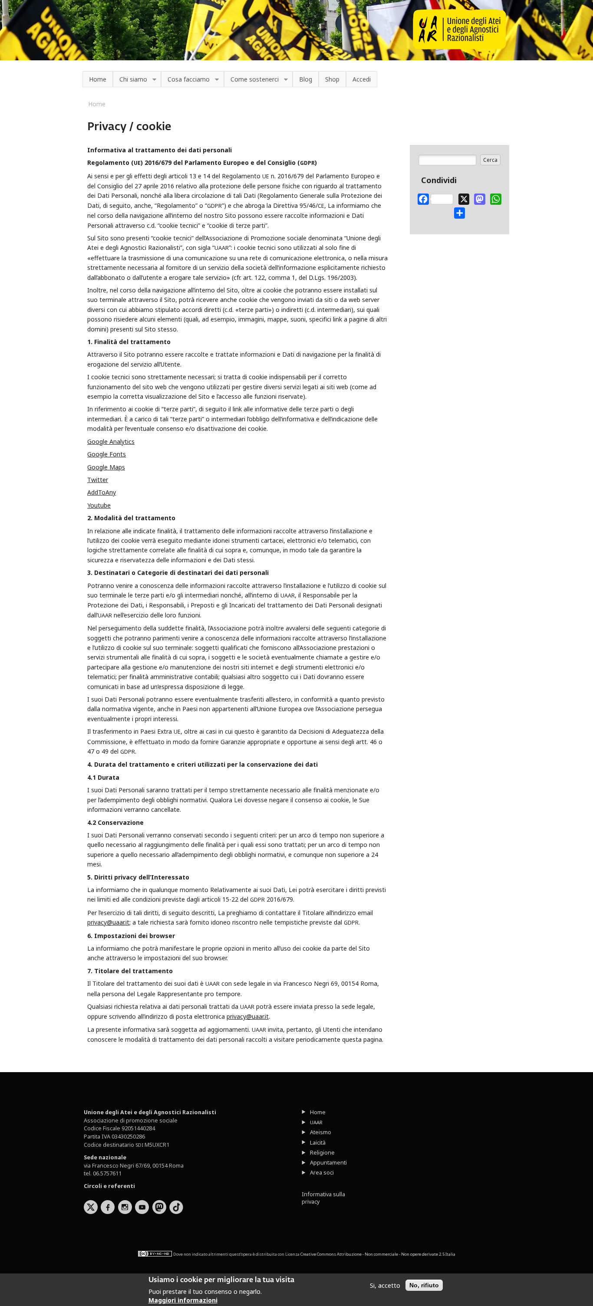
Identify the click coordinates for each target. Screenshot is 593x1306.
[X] (464, 197)
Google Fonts (106, 454)
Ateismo (320, 1132)
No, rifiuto (424, 1285)
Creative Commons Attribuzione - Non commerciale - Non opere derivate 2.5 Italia (377, 1254)
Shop (332, 79)
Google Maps (106, 467)
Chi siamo (130, 79)
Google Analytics (111, 441)
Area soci (322, 1172)
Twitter (97, 480)
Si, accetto (385, 1285)
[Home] (459, 47)
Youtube (99, 505)
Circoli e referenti (109, 1186)
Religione (322, 1152)
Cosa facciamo (185, 79)
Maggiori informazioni (182, 1300)
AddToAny (101, 492)
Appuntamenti (328, 1162)
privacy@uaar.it (108, 922)
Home (97, 79)
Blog (305, 79)
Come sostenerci (251, 79)
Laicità (318, 1142)
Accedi (362, 79)
